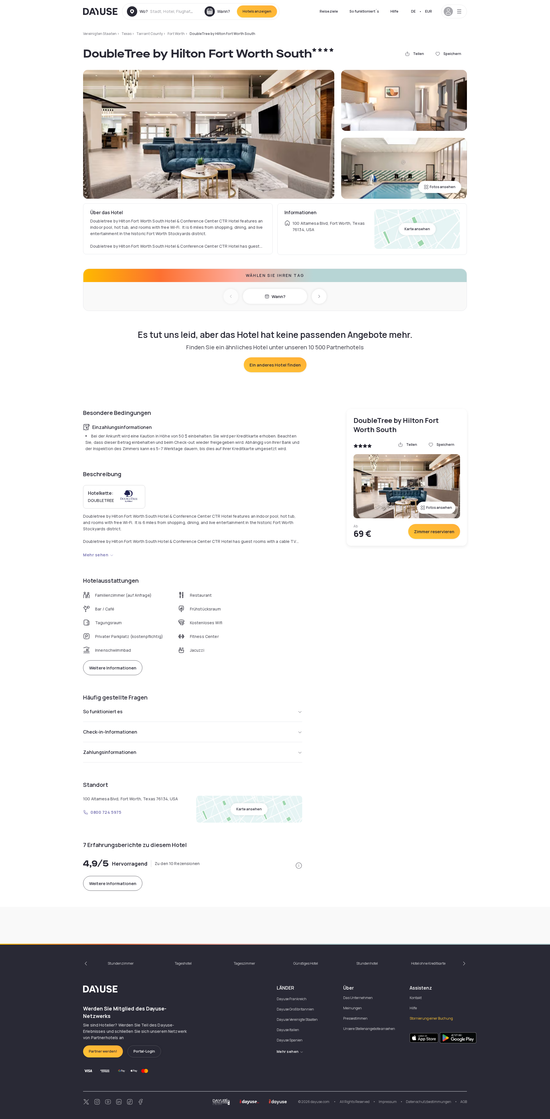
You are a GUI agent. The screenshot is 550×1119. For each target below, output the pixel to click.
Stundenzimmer (121, 963)
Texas (126, 33)
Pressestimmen (355, 1018)
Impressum (388, 1101)
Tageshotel (183, 963)
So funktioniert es (103, 711)
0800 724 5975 (106, 812)
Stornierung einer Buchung (431, 1018)
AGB (463, 1101)
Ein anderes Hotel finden (275, 365)
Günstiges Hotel (305, 963)
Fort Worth (176, 33)
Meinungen (352, 1008)
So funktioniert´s (364, 11)
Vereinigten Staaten (100, 33)
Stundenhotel (367, 963)
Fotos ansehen (442, 186)
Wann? (278, 296)
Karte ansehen (417, 228)
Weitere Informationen (112, 668)
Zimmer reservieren (434, 532)
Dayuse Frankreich (292, 998)
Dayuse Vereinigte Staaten (297, 1019)
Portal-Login (144, 1051)
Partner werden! (103, 1051)
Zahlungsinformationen (109, 752)
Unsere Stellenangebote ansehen (369, 1028)
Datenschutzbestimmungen (428, 1101)
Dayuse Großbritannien (295, 1009)
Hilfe (394, 11)
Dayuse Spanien (289, 1040)
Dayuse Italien (288, 1029)
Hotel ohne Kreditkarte (428, 963)
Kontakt (416, 997)
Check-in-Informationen (110, 732)
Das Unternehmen (358, 997)
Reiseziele (329, 11)
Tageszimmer (244, 963)
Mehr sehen (96, 554)
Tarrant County (149, 33)
